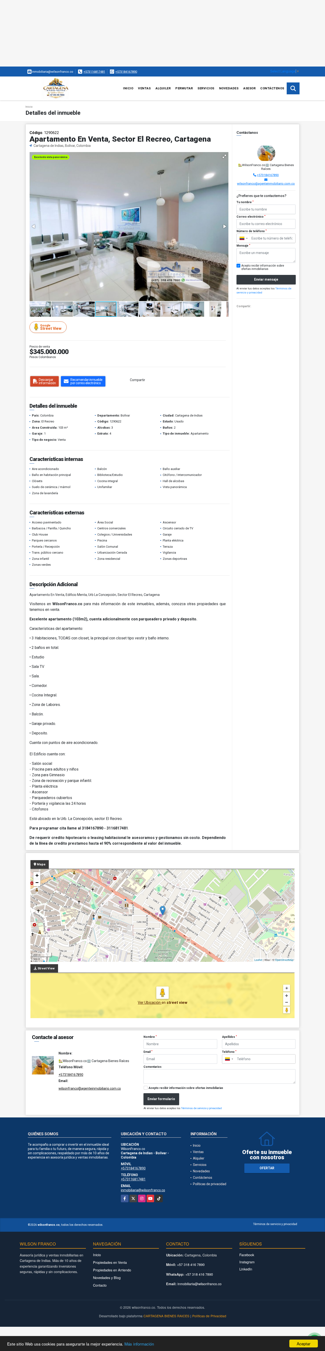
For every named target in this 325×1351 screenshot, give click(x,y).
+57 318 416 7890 (191, 1264)
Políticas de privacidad (209, 1184)
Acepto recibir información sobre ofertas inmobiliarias (185, 1088)
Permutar (184, 88)
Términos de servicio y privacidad (201, 1108)
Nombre (150, 1037)
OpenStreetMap (284, 960)
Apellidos (229, 1037)
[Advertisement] (143, 33)
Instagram (247, 1261)
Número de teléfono (251, 231)
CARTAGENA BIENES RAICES (166, 1315)
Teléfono (229, 1052)
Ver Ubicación (150, 1002)
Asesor (249, 88)
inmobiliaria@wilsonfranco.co (143, 1190)
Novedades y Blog (107, 1277)
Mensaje (243, 246)
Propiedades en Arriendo (112, 1269)
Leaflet (258, 960)
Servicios (205, 88)
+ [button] (37, 875)
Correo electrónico (251, 217)
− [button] (37, 883)
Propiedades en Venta (110, 1262)
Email (148, 1052)
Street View (50, 327)
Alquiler (163, 88)
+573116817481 (94, 71)
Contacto (100, 1285)
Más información (139, 1344)
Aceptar (303, 1343)
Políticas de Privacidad (209, 1315)
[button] (224, 156)
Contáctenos (272, 88)
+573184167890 (126, 71)
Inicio (128, 88)
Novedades (229, 88)
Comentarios (152, 1066)
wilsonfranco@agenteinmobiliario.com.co (266, 183)
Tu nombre (245, 202)
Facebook (246, 1254)
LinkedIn (245, 1268)
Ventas (144, 88)
